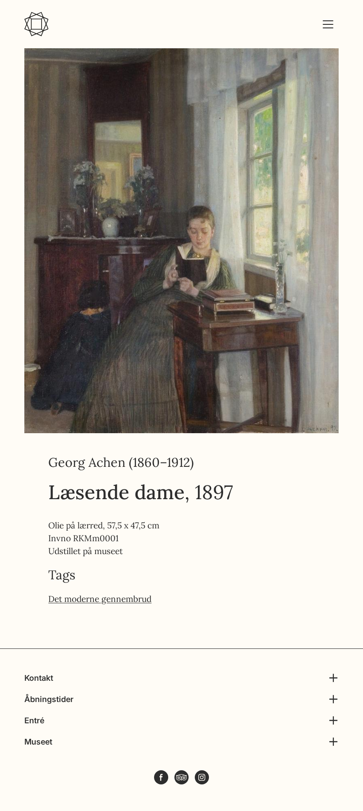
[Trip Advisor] (181, 777)
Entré (34, 720)
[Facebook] (161, 777)
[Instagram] (202, 777)
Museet (38, 741)
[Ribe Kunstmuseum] (36, 24)
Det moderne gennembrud (99, 599)
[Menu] (328, 24)
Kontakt (38, 678)
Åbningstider (48, 699)
